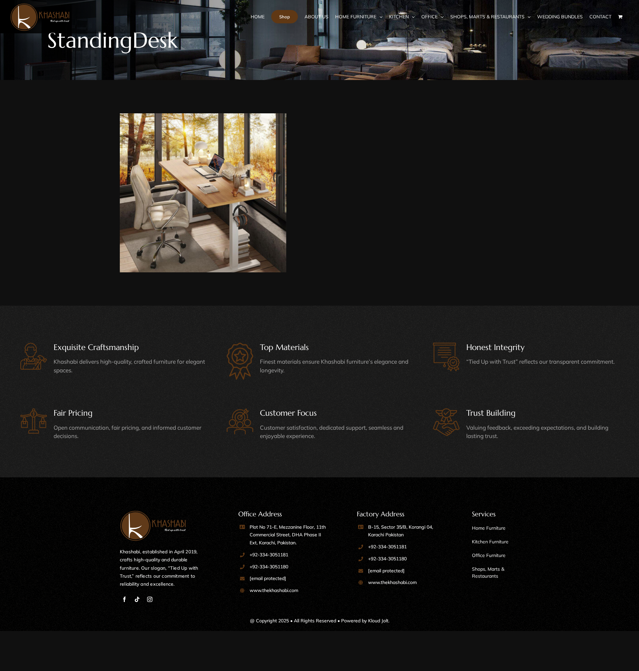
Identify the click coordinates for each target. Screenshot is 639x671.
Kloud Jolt (378, 621)
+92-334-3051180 (269, 567)
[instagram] (149, 599)
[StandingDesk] (218, 196)
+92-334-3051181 (269, 555)
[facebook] (124, 599)
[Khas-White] (153, 513)
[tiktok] (137, 599)
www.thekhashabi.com (274, 590)
